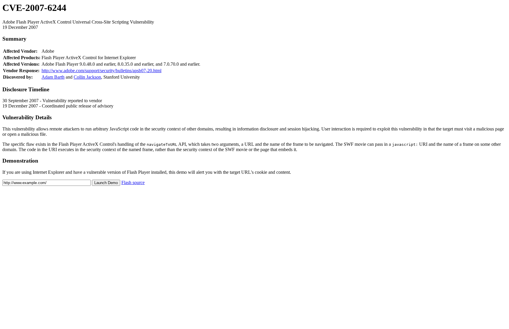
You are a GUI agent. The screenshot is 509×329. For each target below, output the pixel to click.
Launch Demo (106, 183)
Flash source (133, 182)
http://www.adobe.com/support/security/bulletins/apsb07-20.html (101, 70)
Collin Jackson (87, 77)
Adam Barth (53, 77)
